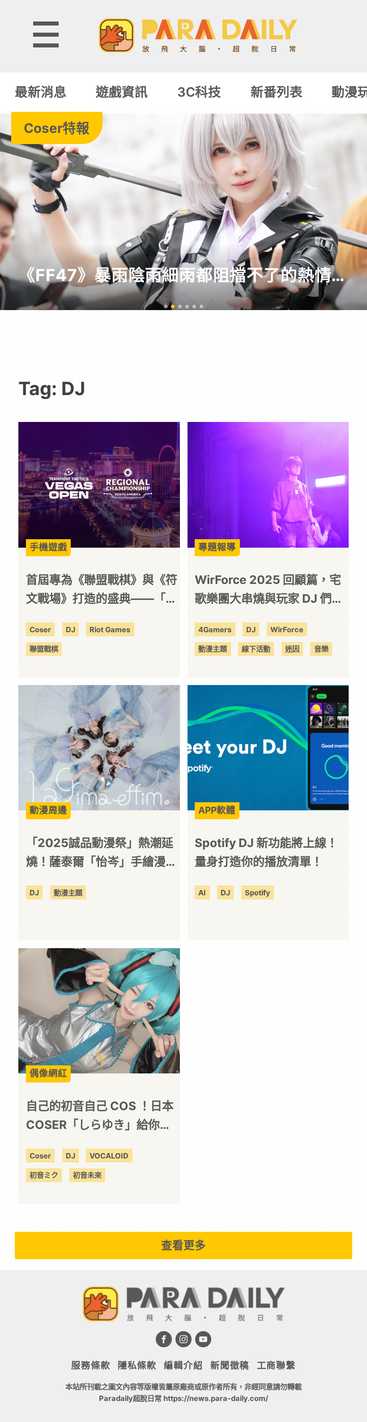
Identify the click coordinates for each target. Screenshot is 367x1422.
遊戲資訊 (122, 92)
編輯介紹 (183, 1365)
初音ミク (44, 1175)
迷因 (292, 648)
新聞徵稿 (229, 1365)
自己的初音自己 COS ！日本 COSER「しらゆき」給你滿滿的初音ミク (100, 1117)
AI (202, 892)
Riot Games (110, 629)
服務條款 (90, 1365)
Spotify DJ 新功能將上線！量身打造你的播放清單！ (266, 852)
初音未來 (87, 1175)
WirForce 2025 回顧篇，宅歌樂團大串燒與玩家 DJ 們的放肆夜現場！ (269, 591)
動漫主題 (212, 648)
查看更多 (183, 1245)
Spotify (257, 892)
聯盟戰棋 (44, 648)
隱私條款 (137, 1365)
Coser (40, 629)
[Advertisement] (183, 337)
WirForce (286, 629)
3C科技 (199, 92)
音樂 (321, 648)
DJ (70, 629)
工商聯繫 (276, 1365)
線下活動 (256, 648)
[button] (165, 306)
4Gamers (214, 629)
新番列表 (277, 92)
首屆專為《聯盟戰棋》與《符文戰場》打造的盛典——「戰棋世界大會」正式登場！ (101, 591)
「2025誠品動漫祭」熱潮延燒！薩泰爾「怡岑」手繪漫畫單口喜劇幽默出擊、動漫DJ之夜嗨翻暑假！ (101, 854)
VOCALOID (109, 1155)
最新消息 (41, 92)
